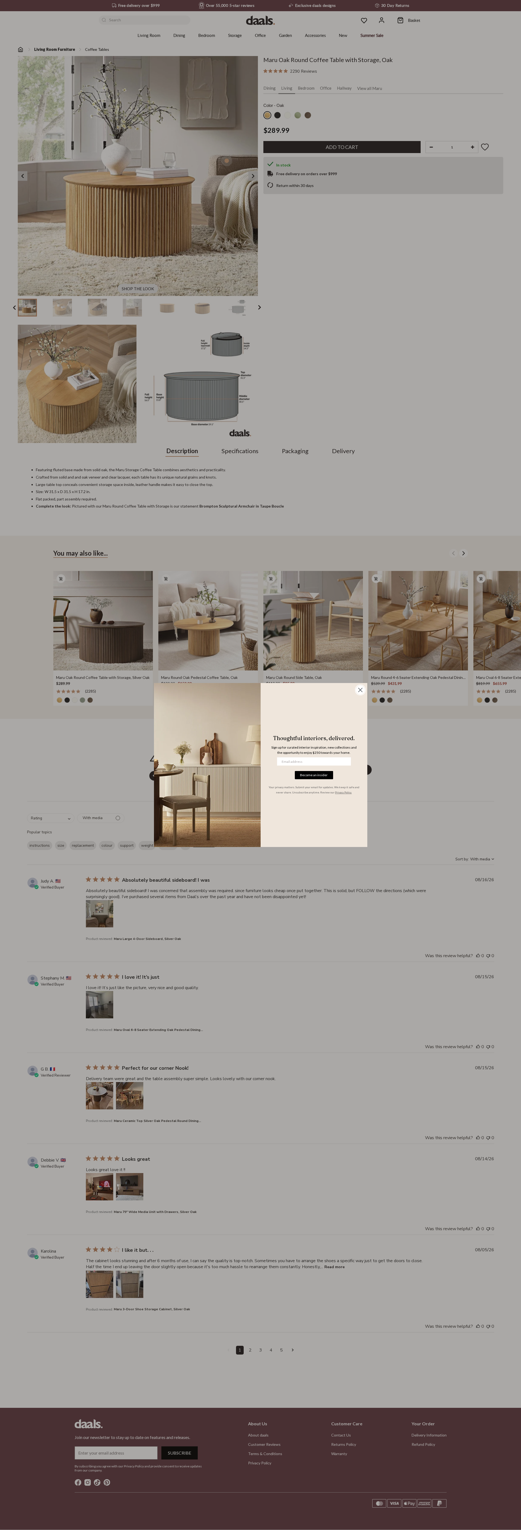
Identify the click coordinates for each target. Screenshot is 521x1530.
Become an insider (314, 775)
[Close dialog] (360, 690)
